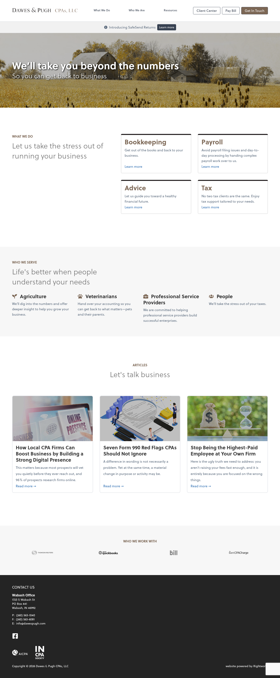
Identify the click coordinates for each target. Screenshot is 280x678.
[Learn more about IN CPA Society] (39, 652)
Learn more (166, 27)
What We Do (102, 10)
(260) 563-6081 (25, 619)
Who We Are (137, 10)
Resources (170, 10)
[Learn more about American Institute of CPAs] (20, 652)
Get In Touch (254, 10)
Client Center (207, 10)
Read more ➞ (52, 485)
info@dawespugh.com (31, 623)
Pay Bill (230, 10)
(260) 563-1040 (25, 615)
